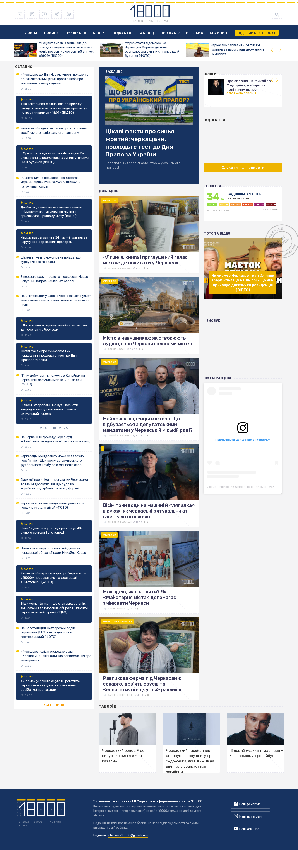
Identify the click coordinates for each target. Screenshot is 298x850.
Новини (51, 33)
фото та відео (217, 233)
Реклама (194, 33)
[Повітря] (242, 206)
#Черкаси (109, 200)
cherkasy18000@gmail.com (128, 835)
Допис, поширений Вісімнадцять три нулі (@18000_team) (248, 486)
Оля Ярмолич (117, 349)
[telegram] (56, 14)
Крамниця (219, 33)
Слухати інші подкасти (242, 167)
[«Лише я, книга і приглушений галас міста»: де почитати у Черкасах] (149, 234)
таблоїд (108, 706)
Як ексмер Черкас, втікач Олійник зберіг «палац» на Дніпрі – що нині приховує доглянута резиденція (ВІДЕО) (242, 282)
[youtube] (44, 14)
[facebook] (20, 14)
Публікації (76, 33)
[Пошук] (277, 14)
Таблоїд (146, 33)
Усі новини (54, 705)
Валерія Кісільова (120, 695)
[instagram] (32, 14)
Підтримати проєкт (257, 33)
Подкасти (121, 33)
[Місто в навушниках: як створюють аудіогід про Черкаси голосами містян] (149, 315)
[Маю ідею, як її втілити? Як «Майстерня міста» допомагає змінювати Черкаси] (149, 572)
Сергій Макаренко (120, 435)
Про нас (168, 33)
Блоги (99, 33)
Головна (29, 33)
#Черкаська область (117, 621)
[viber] (69, 14)
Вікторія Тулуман (120, 268)
